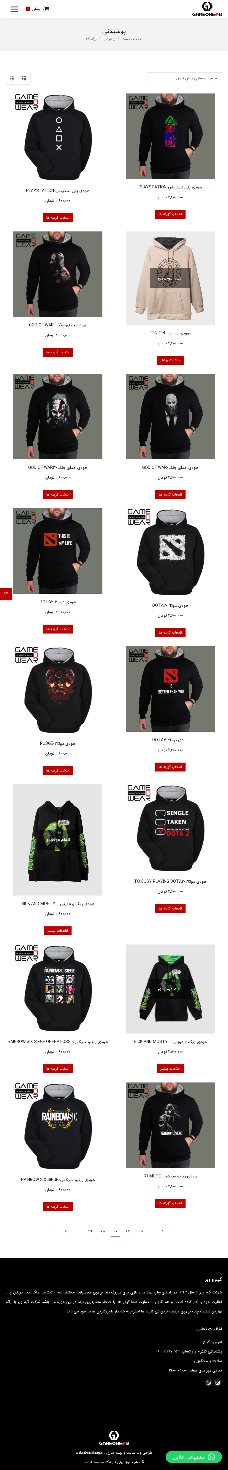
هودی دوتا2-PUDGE (57, 743)
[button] (194, 1457)
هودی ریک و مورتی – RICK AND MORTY (57, 903)
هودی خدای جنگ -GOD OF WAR (57, 325)
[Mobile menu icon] (14, 9)
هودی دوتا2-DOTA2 (170, 605)
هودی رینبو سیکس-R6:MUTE (170, 1176)
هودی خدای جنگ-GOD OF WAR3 (57, 467)
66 (128, 1231)
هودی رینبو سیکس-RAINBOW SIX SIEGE (58, 1179)
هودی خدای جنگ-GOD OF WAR (170, 467)
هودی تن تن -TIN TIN (170, 333)
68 (103, 1231)
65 (140, 1231)
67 (115, 1231)
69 (90, 1231)
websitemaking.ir (89, 1452)
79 (67, 1231)
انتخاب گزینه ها (170, 214)
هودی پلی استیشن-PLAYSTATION (170, 187)
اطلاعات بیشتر (170, 360)
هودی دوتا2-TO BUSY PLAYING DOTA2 (170, 881)
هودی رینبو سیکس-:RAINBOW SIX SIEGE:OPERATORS (58, 1041)
